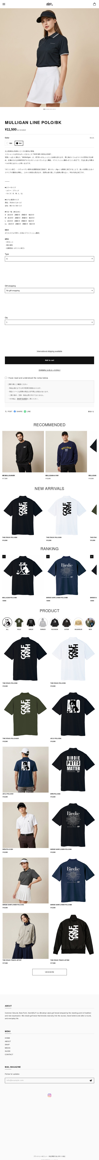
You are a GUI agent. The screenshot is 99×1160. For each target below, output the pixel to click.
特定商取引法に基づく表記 (57, 1156)
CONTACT (9, 1054)
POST (10, 411)
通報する (91, 411)
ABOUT (8, 1041)
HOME (7, 1038)
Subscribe (91, 1080)
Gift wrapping (10, 286)
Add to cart (49, 360)
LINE (29, 411)
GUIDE (7, 1051)
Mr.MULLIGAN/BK (8, 475)
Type (7, 254)
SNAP (7, 1044)
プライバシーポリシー (40, 1156)
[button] (45, 109)
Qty (6, 317)
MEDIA (7, 1048)
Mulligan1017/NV (52, 475)
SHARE (20, 411)
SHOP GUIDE (22, 399)
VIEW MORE (49, 972)
